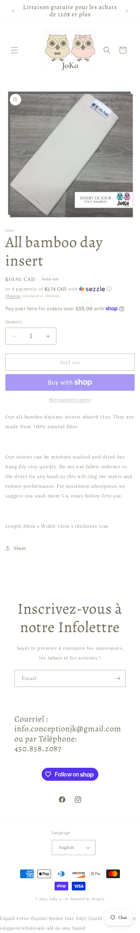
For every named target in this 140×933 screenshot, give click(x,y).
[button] (14, 50)
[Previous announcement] (13, 11)
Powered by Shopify (87, 899)
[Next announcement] (127, 11)
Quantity (14, 321)
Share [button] (20, 548)
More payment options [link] (70, 399)
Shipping (12, 296)
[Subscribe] (117, 678)
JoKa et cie (60, 899)
